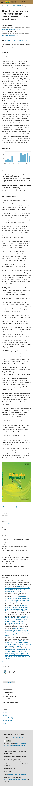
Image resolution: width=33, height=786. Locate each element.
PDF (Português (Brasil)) (10, 507)
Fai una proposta (8, 682)
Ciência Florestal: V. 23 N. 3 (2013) (15, 611)
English (5, 715)
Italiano (5, 723)
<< (2, 661)
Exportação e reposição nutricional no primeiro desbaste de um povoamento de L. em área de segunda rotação (17, 631)
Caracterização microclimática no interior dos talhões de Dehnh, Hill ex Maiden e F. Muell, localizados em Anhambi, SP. (17, 653)
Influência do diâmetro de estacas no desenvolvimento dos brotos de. (17, 598)
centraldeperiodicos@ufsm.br (17, 775)
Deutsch (5, 712)
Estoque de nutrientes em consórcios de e (16, 607)
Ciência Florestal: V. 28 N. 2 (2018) (15, 623)
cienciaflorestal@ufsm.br (15, 737)
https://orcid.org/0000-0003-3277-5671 (11, 35)
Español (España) (8, 718)
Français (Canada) (8, 720)
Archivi (9, 6)
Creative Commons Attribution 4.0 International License (15, 744)
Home (3, 6)
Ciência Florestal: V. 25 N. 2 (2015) (18, 645)
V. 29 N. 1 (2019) (17, 6)
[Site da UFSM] (9, 674)
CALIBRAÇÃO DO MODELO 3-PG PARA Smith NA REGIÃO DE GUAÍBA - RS (16, 642)
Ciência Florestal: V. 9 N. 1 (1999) (18, 601)
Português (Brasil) (8, 726)
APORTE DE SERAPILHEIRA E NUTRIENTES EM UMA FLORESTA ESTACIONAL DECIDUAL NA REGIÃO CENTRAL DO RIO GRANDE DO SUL (18, 618)
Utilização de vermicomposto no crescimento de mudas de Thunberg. (17, 587)
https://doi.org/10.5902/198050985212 (16, 40)
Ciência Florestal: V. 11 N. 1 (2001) (16, 590)
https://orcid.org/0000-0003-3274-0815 (11, 29)
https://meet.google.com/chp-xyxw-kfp (15, 779)
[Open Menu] (2, 2)
